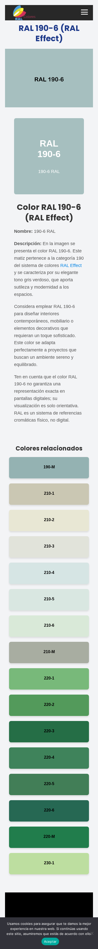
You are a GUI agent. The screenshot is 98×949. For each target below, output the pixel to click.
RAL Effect (71, 265)
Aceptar (50, 941)
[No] (91, 933)
